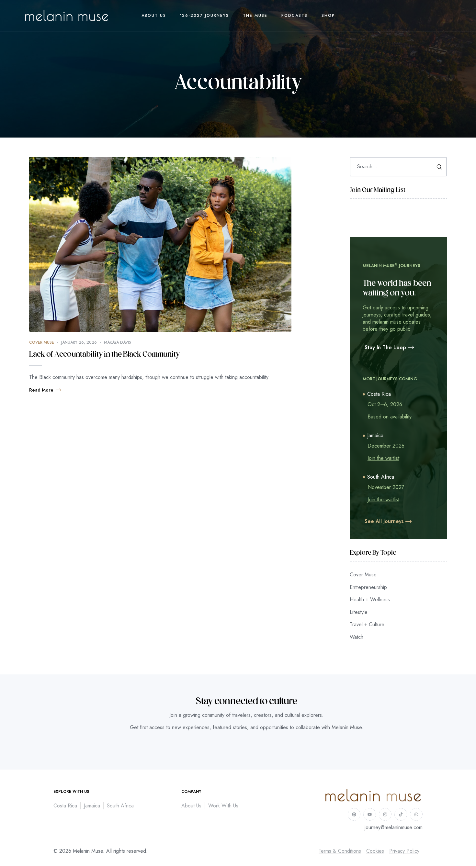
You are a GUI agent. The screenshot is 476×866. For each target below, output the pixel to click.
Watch (356, 637)
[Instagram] (385, 814)
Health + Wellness (370, 599)
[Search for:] (398, 166)
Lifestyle (359, 612)
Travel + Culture (367, 624)
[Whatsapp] (416, 814)
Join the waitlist (383, 458)
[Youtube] (369, 814)
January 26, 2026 (79, 342)
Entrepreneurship (368, 587)
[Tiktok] (400, 814)
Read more (41, 390)
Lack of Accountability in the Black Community (104, 355)
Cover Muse (41, 342)
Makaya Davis (117, 342)
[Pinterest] (354, 814)
